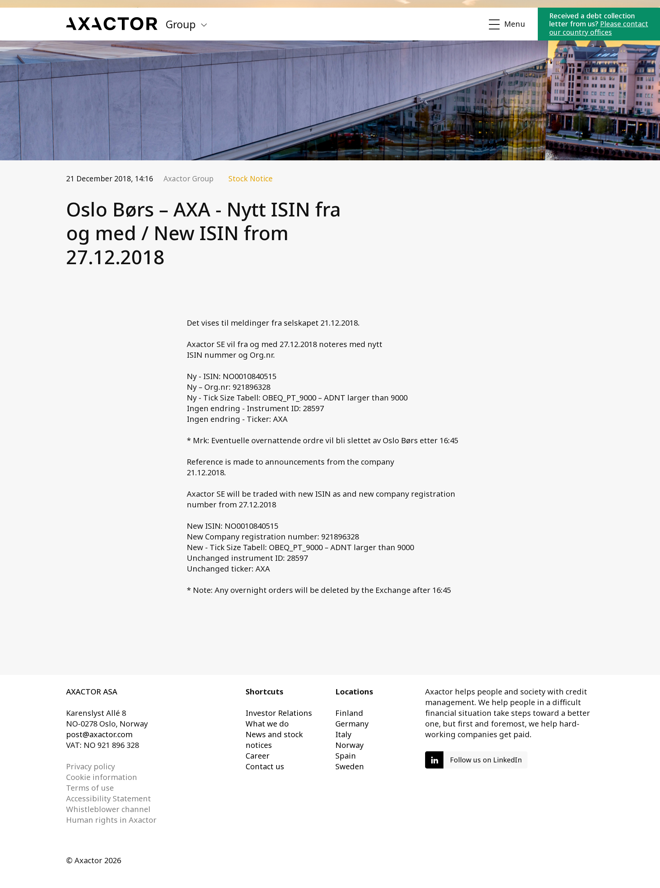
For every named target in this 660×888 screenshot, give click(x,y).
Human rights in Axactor (111, 820)
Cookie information (101, 777)
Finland (349, 713)
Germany (352, 723)
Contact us (265, 766)
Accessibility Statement (108, 798)
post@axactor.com (99, 734)
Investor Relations (279, 713)
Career (258, 756)
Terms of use (90, 788)
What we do (267, 723)
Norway (349, 745)
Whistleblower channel (108, 809)
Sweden (349, 766)
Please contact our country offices (598, 28)
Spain (345, 756)
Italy (343, 734)
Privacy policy (90, 766)
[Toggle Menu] (505, 24)
